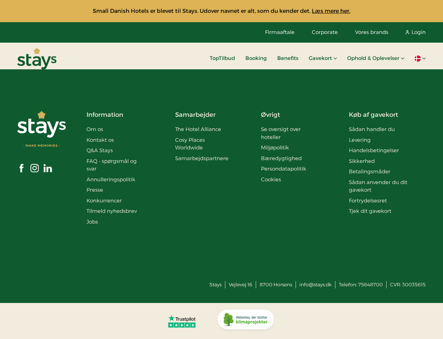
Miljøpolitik (275, 147)
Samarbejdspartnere (201, 158)
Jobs (92, 221)
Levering (360, 140)
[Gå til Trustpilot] (181, 321)
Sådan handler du (372, 129)
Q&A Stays (100, 150)
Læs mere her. (331, 11)
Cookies (271, 179)
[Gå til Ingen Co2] (246, 321)
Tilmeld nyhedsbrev (112, 211)
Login (419, 32)
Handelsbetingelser (374, 150)
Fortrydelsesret (368, 200)
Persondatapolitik (283, 168)
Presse (95, 189)
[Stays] (36, 58)
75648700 (370, 284)
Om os (95, 129)
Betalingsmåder (369, 171)
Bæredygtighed (281, 158)
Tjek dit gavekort (370, 211)
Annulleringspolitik (111, 179)
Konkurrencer (104, 200)
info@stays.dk (315, 284)
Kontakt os (100, 140)
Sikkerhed (362, 161)
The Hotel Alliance (198, 129)
